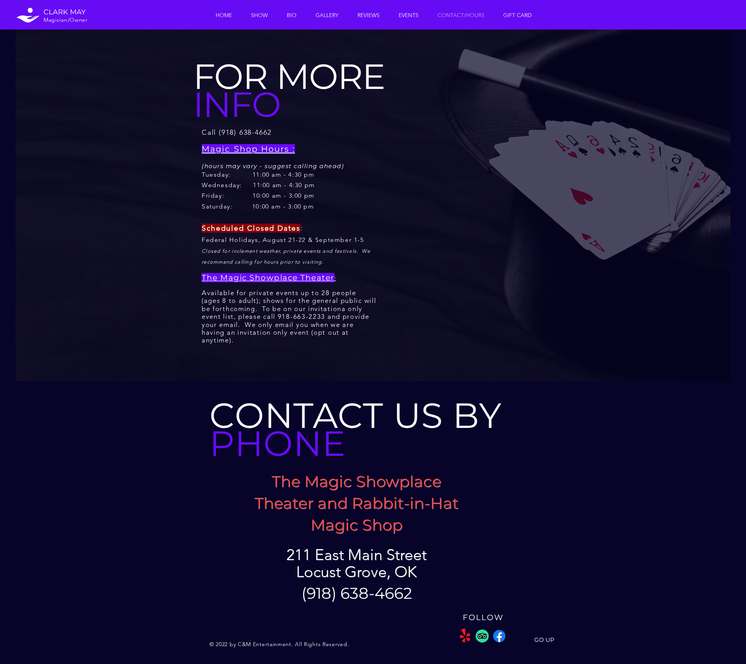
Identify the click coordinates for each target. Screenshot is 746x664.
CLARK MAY (64, 12)
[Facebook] (499, 636)
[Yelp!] (465, 636)
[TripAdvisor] (482, 636)
